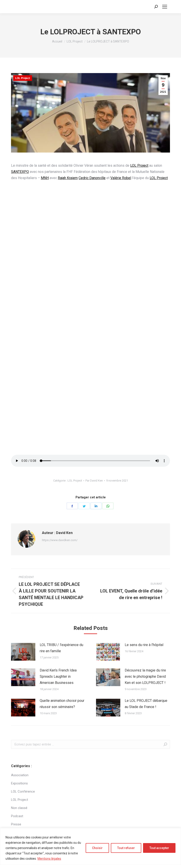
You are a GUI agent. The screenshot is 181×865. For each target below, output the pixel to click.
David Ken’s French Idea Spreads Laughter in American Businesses (58, 676)
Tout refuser (126, 848)
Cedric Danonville (92, 178)
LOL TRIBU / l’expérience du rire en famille (61, 648)
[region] (90, 846)
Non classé (19, 808)
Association (19, 775)
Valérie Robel (120, 178)
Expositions (19, 783)
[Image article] (23, 652)
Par (94, 480)
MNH (45, 178)
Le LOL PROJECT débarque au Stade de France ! (146, 704)
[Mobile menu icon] (164, 6)
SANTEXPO (20, 172)
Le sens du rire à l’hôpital (144, 645)
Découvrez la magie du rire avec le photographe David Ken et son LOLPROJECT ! (145, 676)
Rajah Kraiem (68, 178)
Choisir (97, 848)
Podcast (17, 816)
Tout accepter (159, 848)
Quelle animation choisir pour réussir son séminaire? (62, 704)
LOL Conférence (23, 791)
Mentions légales (49, 858)
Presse (16, 824)
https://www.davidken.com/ (59, 540)
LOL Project (22, 78)
